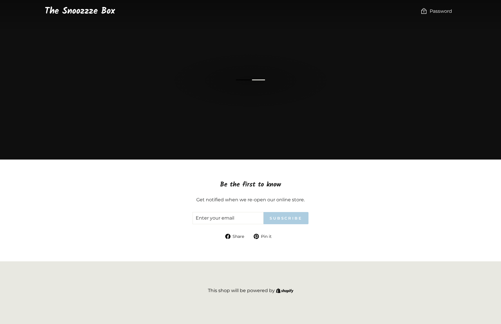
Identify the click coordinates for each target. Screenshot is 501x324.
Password (441, 11)
